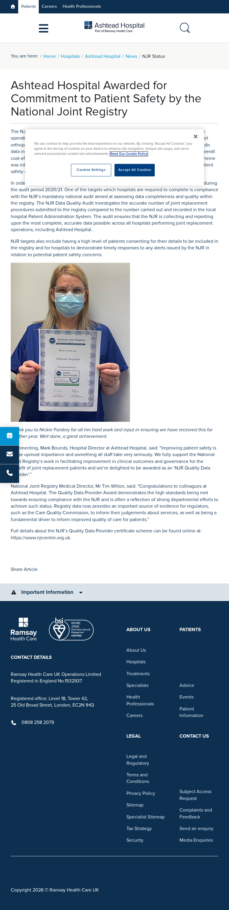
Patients (28, 6)
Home (49, 56)
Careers (49, 6)
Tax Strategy (139, 829)
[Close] (195, 136)
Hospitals (70, 56)
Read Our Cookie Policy (128, 154)
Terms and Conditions (137, 778)
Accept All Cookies (134, 170)
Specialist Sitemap (145, 817)
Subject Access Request (195, 795)
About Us (136, 650)
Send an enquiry (196, 829)
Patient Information (191, 712)
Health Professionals (82, 6)
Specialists (137, 685)
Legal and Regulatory (137, 759)
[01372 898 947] (9, 473)
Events (187, 697)
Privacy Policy (140, 793)
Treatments (138, 674)
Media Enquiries (196, 840)
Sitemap (134, 805)
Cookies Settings (91, 170)
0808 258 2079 (37, 722)
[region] (114, 157)
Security (134, 840)
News (131, 56)
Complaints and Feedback (196, 813)
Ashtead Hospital (102, 56)
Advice (187, 685)
